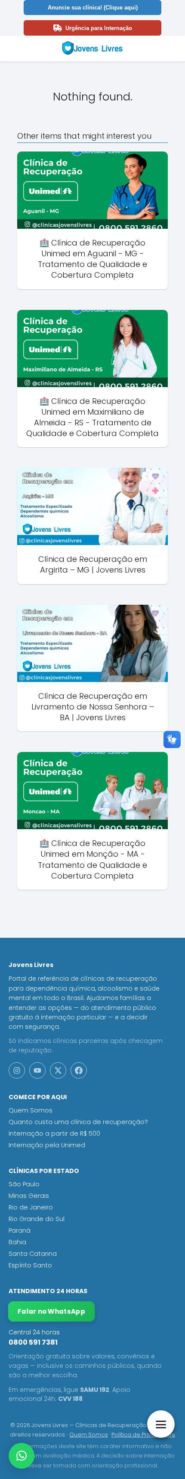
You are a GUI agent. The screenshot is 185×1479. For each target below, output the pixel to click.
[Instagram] (17, 1070)
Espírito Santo (30, 1265)
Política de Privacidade (143, 1434)
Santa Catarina (33, 1253)
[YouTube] (37, 1070)
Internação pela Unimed (47, 1145)
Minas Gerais (29, 1195)
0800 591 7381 (33, 1342)
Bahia (17, 1242)
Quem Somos (30, 1110)
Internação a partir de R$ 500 (54, 1133)
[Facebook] (79, 1070)
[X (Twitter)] (58, 1070)
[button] (21, 1456)
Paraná (20, 1230)
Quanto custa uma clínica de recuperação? (78, 1122)
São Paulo (24, 1184)
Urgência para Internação (98, 28)
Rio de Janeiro (31, 1207)
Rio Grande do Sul (37, 1219)
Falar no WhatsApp (51, 1311)
